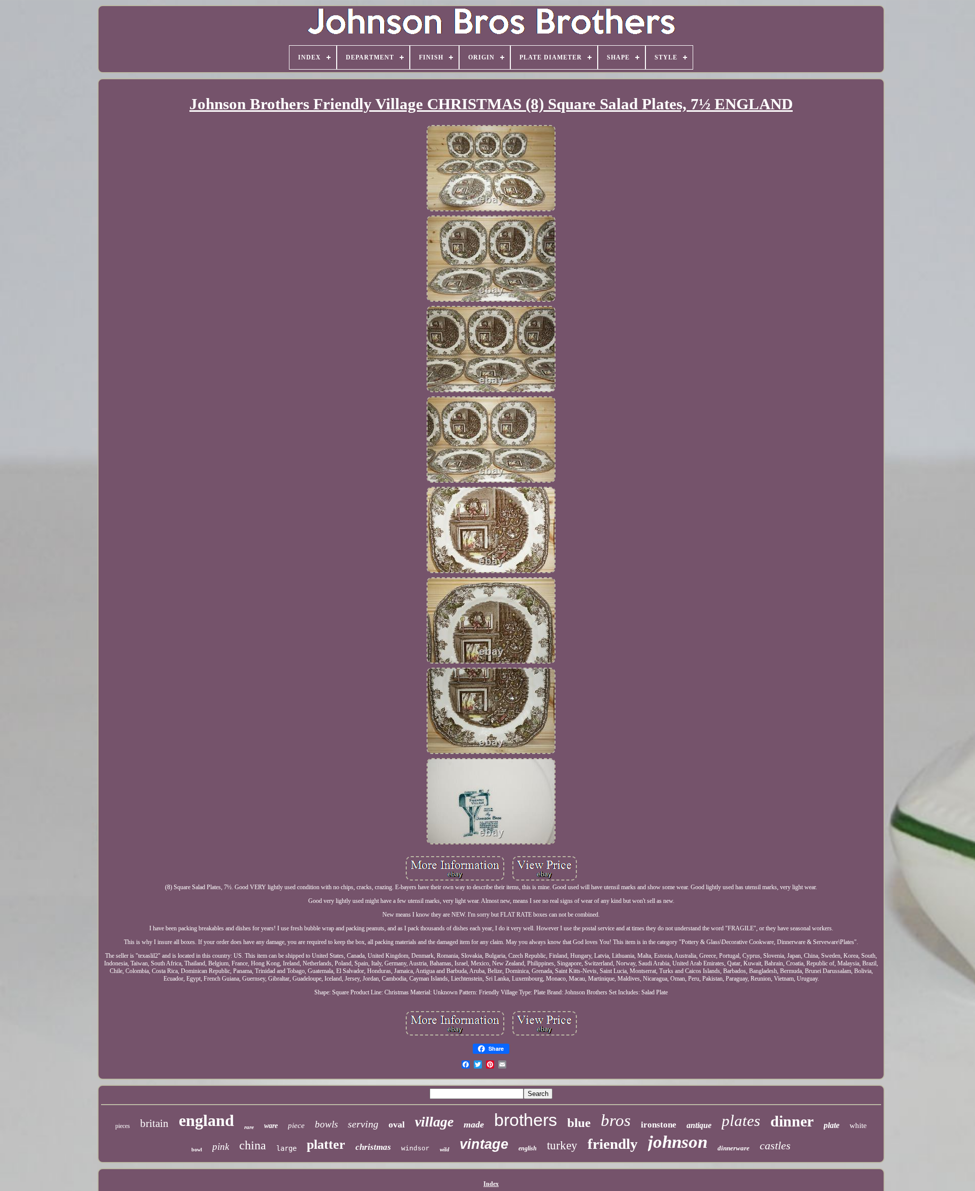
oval (396, 1124)
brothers (525, 1120)
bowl (196, 1149)
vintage (484, 1144)
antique (699, 1125)
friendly (613, 1144)
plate (831, 1125)
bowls (326, 1124)
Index (491, 1183)
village (434, 1122)
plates (741, 1121)
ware (271, 1126)
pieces (122, 1126)
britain (154, 1123)
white (858, 1125)
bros (616, 1120)
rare (249, 1127)
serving (363, 1124)
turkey (562, 1145)
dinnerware (734, 1148)
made (474, 1124)
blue (579, 1123)
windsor (415, 1148)
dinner (792, 1121)
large (286, 1148)
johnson (677, 1142)
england (206, 1120)
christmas (373, 1147)
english (527, 1148)
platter (326, 1144)
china (252, 1145)
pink (220, 1146)
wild (444, 1149)
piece (296, 1125)
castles (775, 1145)
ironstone (658, 1125)
